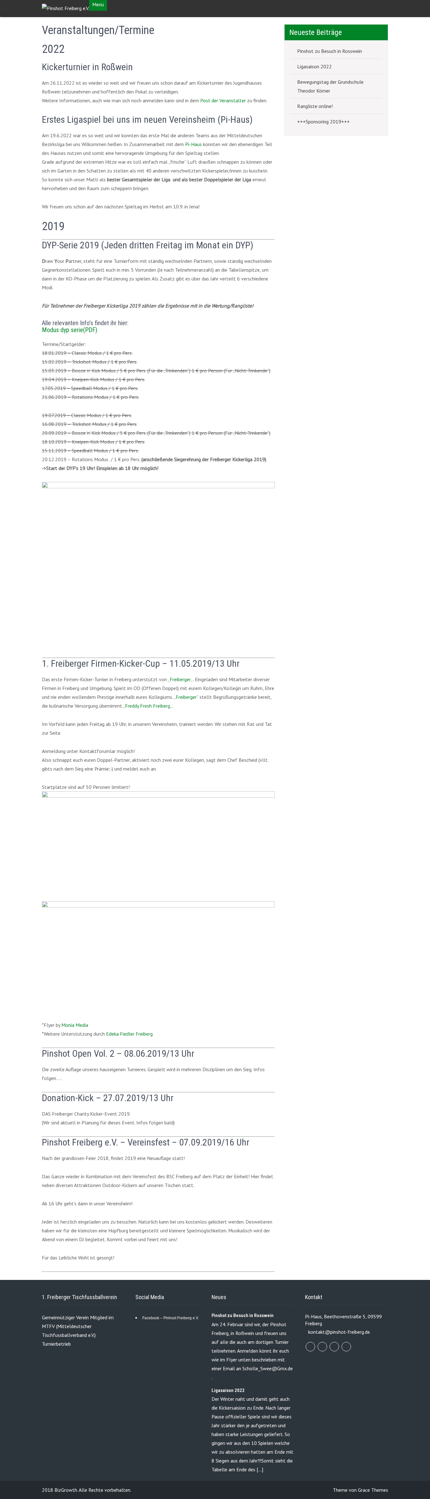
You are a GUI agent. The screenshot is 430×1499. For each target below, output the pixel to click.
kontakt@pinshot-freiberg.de (339, 1332)
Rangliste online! (315, 106)
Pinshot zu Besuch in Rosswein (329, 51)
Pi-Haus (193, 144)
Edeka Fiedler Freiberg (129, 1034)
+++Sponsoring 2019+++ (323, 121)
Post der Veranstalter (223, 100)
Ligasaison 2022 (314, 66)
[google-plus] (334, 1346)
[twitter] (322, 1346)
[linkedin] (346, 1346)
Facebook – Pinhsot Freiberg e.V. (170, 1318)
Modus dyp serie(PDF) (69, 330)
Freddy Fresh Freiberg (147, 706)
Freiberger (180, 679)
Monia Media (74, 1025)
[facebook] (310, 1346)
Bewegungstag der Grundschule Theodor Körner (330, 86)
